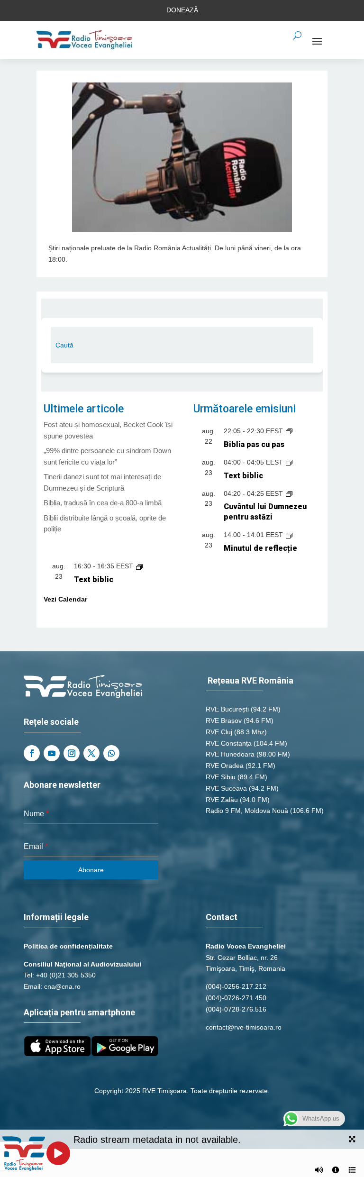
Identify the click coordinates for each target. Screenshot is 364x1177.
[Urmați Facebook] (32, 753)
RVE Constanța (229, 743)
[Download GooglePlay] (124, 1054)
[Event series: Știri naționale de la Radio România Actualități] (289, 431)
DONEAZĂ (182, 10)
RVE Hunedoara (230, 754)
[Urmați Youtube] (52, 753)
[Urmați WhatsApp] (111, 753)
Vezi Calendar (65, 599)
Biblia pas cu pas (254, 444)
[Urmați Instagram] (72, 753)
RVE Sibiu (221, 777)
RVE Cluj (219, 732)
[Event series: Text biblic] (289, 462)
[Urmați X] (91, 753)
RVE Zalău (222, 799)
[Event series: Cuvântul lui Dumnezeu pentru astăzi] (289, 493)
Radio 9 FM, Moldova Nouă (247, 810)
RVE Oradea (225, 765)
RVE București (227, 709)
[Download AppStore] (57, 1054)
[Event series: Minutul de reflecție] (289, 534)
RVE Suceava (226, 788)
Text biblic (243, 475)
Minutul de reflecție (260, 548)
